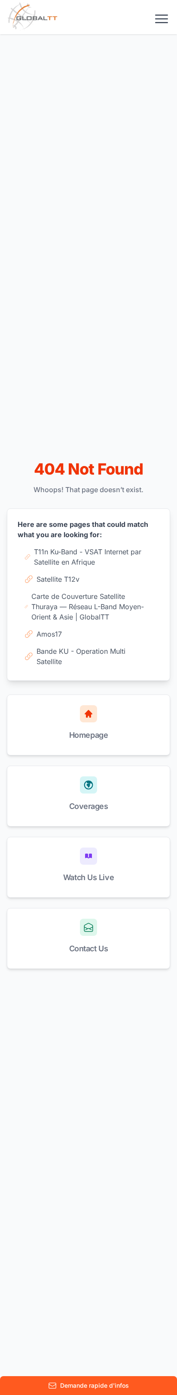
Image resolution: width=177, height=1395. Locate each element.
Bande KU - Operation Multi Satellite (81, 656)
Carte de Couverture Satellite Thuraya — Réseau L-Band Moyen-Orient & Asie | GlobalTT (87, 606)
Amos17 (49, 634)
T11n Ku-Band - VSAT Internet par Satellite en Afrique (87, 556)
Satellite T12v (58, 579)
